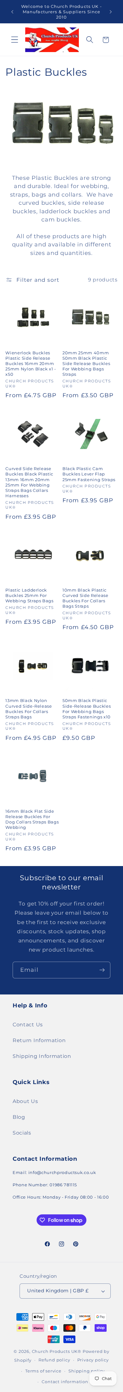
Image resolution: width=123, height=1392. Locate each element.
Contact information (65, 1381)
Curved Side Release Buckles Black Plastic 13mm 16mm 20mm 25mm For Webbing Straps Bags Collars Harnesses (29, 482)
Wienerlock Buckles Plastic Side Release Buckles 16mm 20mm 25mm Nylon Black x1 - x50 (30, 363)
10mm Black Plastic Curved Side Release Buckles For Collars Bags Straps (85, 598)
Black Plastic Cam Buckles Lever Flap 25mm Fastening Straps (88, 474)
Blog (19, 1117)
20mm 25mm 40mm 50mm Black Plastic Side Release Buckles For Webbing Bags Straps (86, 363)
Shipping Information (42, 1056)
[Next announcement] (111, 12)
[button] (15, 40)
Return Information (39, 1040)
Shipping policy (86, 1371)
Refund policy (54, 1360)
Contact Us (28, 1024)
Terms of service (43, 1371)
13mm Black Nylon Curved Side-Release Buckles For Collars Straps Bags (28, 708)
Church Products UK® (56, 1351)
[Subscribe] (102, 970)
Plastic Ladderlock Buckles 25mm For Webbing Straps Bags (29, 595)
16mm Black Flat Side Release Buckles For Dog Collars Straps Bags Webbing (32, 819)
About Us (25, 1101)
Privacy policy (93, 1360)
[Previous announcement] (12, 12)
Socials (22, 1133)
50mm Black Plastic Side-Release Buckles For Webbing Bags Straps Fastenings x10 (86, 708)
